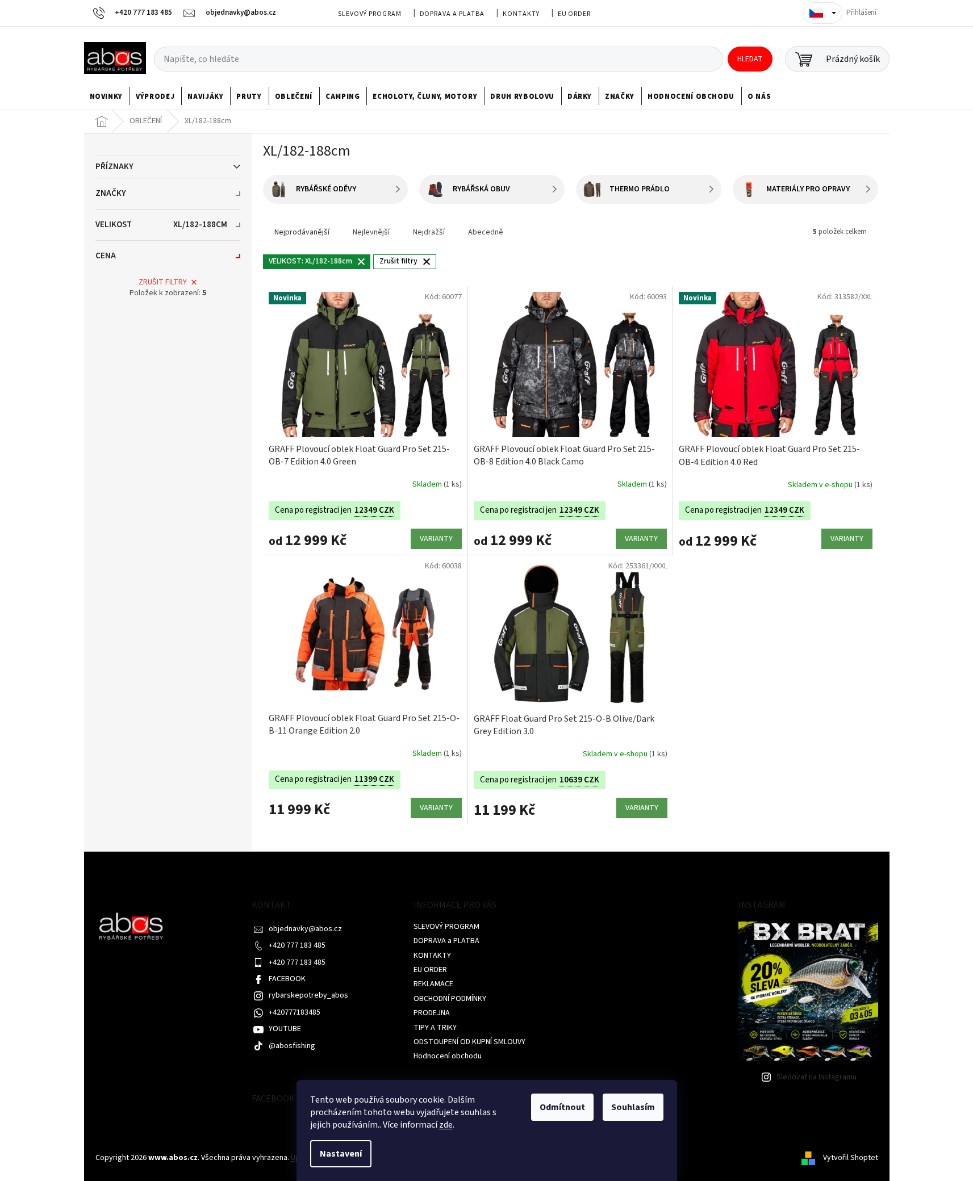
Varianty (436, 539)
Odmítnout (562, 1107)
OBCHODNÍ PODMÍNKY (450, 998)
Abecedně (485, 232)
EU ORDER (574, 14)
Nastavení (341, 1154)
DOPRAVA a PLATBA (452, 14)
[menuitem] (106, 96)
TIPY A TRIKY (435, 1027)
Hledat (750, 59)
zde (446, 1125)
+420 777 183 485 (297, 945)
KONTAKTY (521, 14)
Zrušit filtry (163, 282)
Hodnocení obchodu (448, 1056)
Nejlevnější (371, 232)
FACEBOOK (287, 979)
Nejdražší (429, 232)
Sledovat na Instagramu (816, 1077)
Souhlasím (633, 1107)
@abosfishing (292, 1046)
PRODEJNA (432, 1013)
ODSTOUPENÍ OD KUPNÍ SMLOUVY (469, 1042)
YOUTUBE (285, 1029)
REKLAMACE (433, 984)
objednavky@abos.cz (305, 929)
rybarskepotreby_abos (308, 995)
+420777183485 (294, 1012)
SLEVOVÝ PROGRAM (369, 14)
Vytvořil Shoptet (850, 1157)
